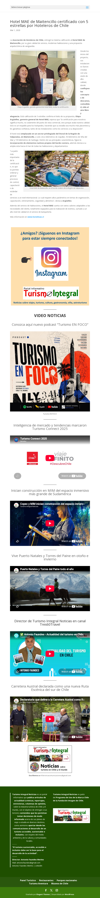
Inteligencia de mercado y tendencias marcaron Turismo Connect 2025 (50, 427)
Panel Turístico (28, 880)
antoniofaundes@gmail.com (28, 862)
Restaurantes (46, 880)
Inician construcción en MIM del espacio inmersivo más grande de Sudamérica (50, 492)
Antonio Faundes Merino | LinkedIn (27, 865)
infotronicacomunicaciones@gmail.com (55, 775)
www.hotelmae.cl (35, 217)
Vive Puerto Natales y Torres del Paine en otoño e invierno (50, 557)
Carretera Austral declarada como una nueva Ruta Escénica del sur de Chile (50, 688)
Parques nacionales (67, 880)
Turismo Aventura (38, 883)
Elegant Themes (43, 894)
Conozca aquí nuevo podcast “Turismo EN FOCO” (50, 324)
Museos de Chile (59, 883)
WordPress (69, 894)
